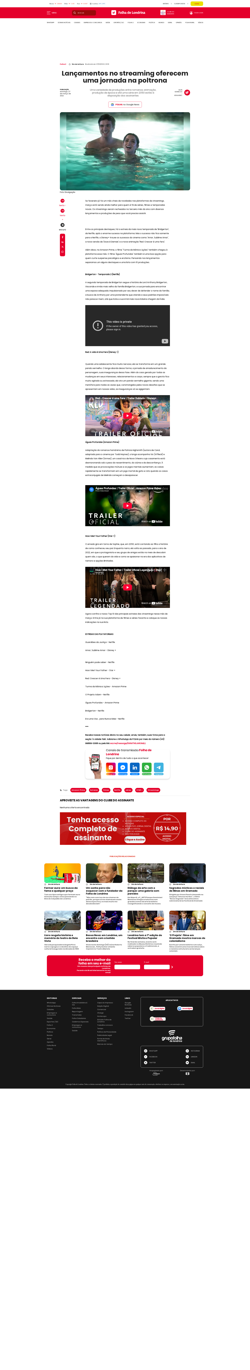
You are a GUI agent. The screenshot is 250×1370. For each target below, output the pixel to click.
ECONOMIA (141, 22)
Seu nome (118, 962)
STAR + (139, 790)
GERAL (170, 22)
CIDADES (77, 22)
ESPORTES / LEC (119, 22)
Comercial (101, 1009)
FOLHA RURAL (189, 22)
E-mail (146, 962)
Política (50, 1032)
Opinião (50, 1042)
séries (128, 790)
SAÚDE (108, 22)
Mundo (50, 1035)
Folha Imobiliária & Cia (79, 1004)
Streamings (153, 790)
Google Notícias (128, 1004)
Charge (100, 1013)
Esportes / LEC (52, 1022)
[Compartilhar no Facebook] (62, 237)
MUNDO (161, 22)
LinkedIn (128, 1008)
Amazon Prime (78, 790)
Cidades (50, 1009)
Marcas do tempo (105, 1044)
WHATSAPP (50, 22)
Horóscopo (102, 1016)
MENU (54, 12)
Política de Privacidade (106, 1032)
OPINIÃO (179, 22)
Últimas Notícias (54, 1006)
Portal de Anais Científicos (103, 1040)
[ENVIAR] (172, 967)
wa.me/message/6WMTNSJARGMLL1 (127, 743)
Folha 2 (63, 64)
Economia (51, 1028)
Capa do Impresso (105, 1003)
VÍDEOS (200, 22)
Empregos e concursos (52, 1014)
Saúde (49, 1018)
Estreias (94, 790)
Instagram (129, 1011)
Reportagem (77, 1011)
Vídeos (50, 1049)
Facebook (129, 1015)
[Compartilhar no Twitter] (63, 247)
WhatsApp (51, 1003)
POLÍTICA (152, 22)
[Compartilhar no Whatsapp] (62, 252)
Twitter (128, 1018)
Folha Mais (76, 1008)
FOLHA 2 (131, 22)
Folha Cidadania (79, 1018)
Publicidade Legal (104, 1035)
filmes (106, 790)
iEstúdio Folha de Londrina (104, 1021)
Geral (49, 1039)
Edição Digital (103, 1006)
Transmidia (77, 1015)
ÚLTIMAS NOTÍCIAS (64, 22)
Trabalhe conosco (105, 1025)
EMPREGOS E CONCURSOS (93, 22)
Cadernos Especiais (80, 1022)
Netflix (117, 790)
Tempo (100, 1028)
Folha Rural (51, 1045)
